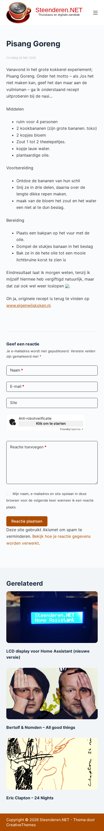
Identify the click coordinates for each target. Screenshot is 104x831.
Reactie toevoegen (28, 447)
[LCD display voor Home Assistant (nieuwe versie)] (52, 617)
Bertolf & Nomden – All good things (40, 727)
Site (13, 402)
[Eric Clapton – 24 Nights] (52, 764)
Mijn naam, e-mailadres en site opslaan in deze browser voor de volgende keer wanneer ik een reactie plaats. (50, 500)
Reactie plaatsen (26, 521)
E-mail (17, 386)
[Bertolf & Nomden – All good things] (52, 693)
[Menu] (95, 12)
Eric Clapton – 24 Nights (30, 797)
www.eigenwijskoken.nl (28, 305)
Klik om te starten (51, 423)
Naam (16, 370)
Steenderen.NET (59, 9)
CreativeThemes (21, 824)
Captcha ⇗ (71, 429)
